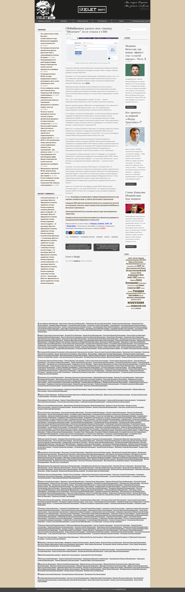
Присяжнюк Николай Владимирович (52, 493)
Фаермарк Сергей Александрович (76, 542)
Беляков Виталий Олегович (125, 340)
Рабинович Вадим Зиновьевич (49, 500)
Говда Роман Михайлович (125, 366)
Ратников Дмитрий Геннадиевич (114, 500)
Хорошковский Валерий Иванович (90, 551)
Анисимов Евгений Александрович (133, 327)
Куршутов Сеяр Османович (102, 435)
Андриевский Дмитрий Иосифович (106, 327)
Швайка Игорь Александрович (91, 564)
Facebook (101, 223)
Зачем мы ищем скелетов (141, 21)
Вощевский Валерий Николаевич (134, 357)
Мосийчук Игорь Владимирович (65, 460)
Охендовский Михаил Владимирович (66, 478)
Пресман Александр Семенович (107, 491)
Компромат (133, 275)
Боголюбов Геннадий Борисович (121, 343)
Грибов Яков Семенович (67, 370)
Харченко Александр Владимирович (52, 549)
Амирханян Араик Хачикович (49, 327)
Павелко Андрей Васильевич (49, 481)
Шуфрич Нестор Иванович (94, 570)
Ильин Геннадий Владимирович (105, 407)
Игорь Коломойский (136, 270)
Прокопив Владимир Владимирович (81, 494)
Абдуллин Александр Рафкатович (72, 323)
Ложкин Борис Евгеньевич (138, 444)
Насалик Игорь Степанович (123, 466)
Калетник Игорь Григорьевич (49, 412)
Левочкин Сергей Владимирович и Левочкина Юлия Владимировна (121, 441)
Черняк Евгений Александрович (67, 560)
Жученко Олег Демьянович (60, 396)
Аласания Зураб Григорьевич (98, 325)
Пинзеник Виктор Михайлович (73, 488)
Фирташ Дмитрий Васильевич (134, 542)
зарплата (134, 299)
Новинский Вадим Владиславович (72, 471)
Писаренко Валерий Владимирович (122, 488)
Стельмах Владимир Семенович (50, 520)
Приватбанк (142, 283)
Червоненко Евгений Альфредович (95, 559)
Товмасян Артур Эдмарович (85, 528)
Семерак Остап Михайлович (48, 513)
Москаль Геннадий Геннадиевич (90, 460)
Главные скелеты (44, 21)
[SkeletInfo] (92, 9)
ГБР (135, 266)
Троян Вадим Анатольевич (75, 532)
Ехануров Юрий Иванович (57, 391)
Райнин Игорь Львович (70, 500)
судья (133, 308)
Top (180, 587)
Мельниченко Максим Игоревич (99, 457)
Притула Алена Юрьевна (75, 493)
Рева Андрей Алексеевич (136, 500)
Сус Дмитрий (97, 521)
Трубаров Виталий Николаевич (98, 532)
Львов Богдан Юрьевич (105, 447)
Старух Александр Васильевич (135, 518)
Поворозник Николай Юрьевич (92, 490)
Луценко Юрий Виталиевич (62, 447)
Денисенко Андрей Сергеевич (91, 379)
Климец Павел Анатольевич (121, 417)
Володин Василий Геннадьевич (71, 357)
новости (136, 305)
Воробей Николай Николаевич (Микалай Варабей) (102, 357)
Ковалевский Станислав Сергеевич (134, 419)
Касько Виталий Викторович (58, 414)
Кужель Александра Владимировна (59, 432)
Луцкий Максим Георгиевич (85, 447)
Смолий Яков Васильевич (47, 517)
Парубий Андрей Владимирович (106, 483)
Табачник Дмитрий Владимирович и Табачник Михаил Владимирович (65, 525)
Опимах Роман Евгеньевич (98, 476)
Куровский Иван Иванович (81, 435)
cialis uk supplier (47, 224)
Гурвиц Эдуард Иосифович (48, 374)
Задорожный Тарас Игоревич (48, 400)
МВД (142, 275)
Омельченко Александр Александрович (96, 474)
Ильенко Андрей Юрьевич (61, 407)
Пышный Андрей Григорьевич (63, 496)
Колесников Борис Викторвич (58, 422)
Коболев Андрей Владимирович (108, 419)
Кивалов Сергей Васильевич (58, 416)
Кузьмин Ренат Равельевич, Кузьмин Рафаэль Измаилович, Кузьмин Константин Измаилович (110, 432)
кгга (139, 299)
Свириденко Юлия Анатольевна (100, 510)
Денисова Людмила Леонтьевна (115, 379)
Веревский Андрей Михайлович (110, 354)
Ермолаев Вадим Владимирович (120, 389)
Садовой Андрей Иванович (69, 508)
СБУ (138, 287)
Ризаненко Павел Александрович (71, 502)
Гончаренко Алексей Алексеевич (59, 369)
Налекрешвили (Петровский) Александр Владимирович (59, 466)
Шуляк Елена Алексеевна (73, 570)
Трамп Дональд (88, 530)
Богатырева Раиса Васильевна (73, 343)
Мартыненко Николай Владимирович (90, 454)
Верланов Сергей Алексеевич (133, 354)
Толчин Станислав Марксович (136, 528)
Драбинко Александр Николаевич (59, 384)
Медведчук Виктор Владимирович (103, 456)
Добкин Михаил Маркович (91, 382)
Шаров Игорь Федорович (47, 564)
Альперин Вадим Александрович (133, 325)
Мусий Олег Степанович (59, 462)
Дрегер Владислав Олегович (83, 384)
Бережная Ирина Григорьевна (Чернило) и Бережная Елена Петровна (73, 342)
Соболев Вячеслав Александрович (70, 517)
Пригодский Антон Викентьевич (132, 491)
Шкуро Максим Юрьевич (47, 569)
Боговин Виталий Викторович (97, 343)
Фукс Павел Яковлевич (137, 544)
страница (114, 237)
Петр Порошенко (133, 281)
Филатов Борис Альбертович (111, 542)
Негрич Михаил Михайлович (59, 467)
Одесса (133, 280)
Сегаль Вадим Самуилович (58, 512)
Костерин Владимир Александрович (118, 425)
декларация (139, 297)
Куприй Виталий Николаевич (58, 435)
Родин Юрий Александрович (105, 502)
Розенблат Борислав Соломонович (129, 502)
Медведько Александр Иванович (130, 456)
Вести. (88, 83)
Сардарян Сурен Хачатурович (113, 508)
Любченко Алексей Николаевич (126, 447)
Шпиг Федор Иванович (110, 569)
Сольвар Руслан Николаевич (117, 517)
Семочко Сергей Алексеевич (70, 513)
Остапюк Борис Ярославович (120, 476)
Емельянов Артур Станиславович (51, 389)
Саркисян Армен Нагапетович (137, 508)
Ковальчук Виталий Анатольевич (69, 421)
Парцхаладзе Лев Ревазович (129, 483)
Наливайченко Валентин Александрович (96, 466)
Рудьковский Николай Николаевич (65, 503)
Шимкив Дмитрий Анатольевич (69, 567)
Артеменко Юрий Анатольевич (122, 328)
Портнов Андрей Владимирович (82, 491)
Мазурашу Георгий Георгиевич (73, 452)
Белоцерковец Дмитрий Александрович (99, 340)
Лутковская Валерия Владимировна (126, 445)
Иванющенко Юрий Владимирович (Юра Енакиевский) (84, 405)
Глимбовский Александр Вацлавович (100, 366)
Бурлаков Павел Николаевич (86, 348)
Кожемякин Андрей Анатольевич (96, 421)
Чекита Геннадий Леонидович (70, 559)
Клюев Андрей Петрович (59, 419)
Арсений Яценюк (132, 260)
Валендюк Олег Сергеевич (132, 352)
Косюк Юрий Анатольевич (57, 427)
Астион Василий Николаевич (91, 330)
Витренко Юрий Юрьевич (116, 355)
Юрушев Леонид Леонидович (73, 574)
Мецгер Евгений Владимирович (79, 459)
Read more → (131, 107)
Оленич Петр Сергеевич (72, 474)
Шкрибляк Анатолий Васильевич (137, 567)
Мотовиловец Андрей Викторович (117, 460)
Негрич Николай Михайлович (83, 467)
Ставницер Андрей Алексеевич (110, 518)
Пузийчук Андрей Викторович (108, 494)
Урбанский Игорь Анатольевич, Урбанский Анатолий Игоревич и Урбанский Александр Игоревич (92, 538)
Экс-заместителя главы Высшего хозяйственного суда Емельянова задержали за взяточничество (50, 38)
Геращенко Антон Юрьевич (82, 364)
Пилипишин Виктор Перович (49, 488)
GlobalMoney (74, 237)
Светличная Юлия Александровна (74, 510)
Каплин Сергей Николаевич (116, 412)
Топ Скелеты (102, 21)
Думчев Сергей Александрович (49, 386)
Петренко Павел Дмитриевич (83, 486)
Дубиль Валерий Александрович (107, 384)
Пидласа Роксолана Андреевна (133, 486)
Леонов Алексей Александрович (50, 442)
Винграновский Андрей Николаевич (74, 355)
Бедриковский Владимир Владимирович (103, 339)
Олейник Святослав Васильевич (50, 474)
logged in (77, 261)
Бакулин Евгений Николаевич (114, 335)
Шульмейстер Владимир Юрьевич (50, 570)
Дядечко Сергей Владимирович (96, 386)
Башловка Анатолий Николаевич (74, 339)
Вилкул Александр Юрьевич (48, 355)
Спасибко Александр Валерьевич (60, 518)
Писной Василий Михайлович (68, 490)
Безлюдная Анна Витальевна (131, 339)
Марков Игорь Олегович (67, 454)
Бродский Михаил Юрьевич (131, 347)
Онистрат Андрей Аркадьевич (123, 474)
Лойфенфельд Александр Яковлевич (51, 445)
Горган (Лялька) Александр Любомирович (88, 369)
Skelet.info (85, 589)
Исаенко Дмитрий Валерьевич (49, 409)
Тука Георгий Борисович (57, 533)
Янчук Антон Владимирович (78, 578)
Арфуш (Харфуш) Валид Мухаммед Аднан (63, 330)
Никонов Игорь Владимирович (122, 469)
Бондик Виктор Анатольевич (69, 347)
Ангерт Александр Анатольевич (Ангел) (77, 327)
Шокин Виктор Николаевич (91, 569)
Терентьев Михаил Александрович (60, 527)
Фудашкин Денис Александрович (116, 544)
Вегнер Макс (82, 354)
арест (144, 293)
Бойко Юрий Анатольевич (127, 345)
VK (111, 223)
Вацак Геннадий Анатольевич (66, 354)
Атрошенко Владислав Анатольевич (117, 330)
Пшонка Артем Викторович (131, 494)
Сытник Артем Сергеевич (112, 521)
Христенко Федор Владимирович (116, 551)
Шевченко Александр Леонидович (63, 566)
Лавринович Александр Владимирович (97, 439)
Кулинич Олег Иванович (94, 433)
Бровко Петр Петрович (111, 347)
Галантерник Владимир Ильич (121, 361)
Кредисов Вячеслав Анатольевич (65, 429)
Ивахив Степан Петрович (115, 405)
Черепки (63, 21)
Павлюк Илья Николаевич (95, 481)
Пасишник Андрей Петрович (63, 485)
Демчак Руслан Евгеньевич (124, 377)
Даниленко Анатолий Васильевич (51, 377)
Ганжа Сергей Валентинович (81, 362)
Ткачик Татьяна (68, 528)
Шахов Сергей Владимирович (68, 564)
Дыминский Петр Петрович (72, 386)
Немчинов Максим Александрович (108, 467)
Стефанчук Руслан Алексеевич (74, 520)
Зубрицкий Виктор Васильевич (118, 402)
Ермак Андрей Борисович (97, 389)
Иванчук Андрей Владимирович (50, 405)
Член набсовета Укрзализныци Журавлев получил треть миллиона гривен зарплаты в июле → (107, 247)
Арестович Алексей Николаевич (73, 328)
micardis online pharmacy (50, 236)
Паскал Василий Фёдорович (85, 485)
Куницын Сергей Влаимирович (117, 433)
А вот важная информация (48, 323)
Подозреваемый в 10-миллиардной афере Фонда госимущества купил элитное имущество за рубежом (49, 64)
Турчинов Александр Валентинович (105, 533)
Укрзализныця (131, 293)
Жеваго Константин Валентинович (117, 395)
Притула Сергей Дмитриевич (97, 493)
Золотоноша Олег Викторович (68, 402)
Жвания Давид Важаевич (47, 395)
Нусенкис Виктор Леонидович (97, 471)
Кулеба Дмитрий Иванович (48, 433)
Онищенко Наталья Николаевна (75, 476)
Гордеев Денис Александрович (115, 369)
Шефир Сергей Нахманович (137, 566)
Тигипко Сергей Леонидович (85, 527)
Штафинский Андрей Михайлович (133, 569)
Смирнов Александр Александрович (109, 515)
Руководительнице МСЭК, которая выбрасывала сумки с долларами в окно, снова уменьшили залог (50, 78)
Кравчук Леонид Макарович (131, 427)
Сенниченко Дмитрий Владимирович (95, 513)
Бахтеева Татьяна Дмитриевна (49, 339)
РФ (137, 285)
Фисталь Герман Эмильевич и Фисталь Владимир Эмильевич (61, 544)
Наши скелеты (83, 21)
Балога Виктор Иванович (136, 335)
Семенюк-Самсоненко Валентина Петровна (132, 512)
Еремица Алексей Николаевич (75, 389)
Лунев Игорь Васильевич (102, 445)
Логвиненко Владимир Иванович (114, 444)
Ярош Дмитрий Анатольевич (99, 580)
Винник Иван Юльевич (97, 355)
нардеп (128, 306)
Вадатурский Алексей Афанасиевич (108, 352)
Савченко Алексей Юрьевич (48, 508)
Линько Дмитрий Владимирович (101, 442)
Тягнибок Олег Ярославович (130, 533)
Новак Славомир (52, 471)
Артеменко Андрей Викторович (97, 328)
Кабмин (133, 273)
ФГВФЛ (139, 293)
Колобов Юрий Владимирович (82, 422)
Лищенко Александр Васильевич (89, 444)
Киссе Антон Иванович (105, 416)
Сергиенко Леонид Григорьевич (123, 513)
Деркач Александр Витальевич (60, 381)
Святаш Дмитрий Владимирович (125, 510)
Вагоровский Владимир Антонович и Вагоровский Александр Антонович (66, 352)
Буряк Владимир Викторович (109, 348)
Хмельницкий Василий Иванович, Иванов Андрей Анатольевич (91, 549)
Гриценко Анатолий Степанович (58, 372)
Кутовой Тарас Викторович (124, 435)
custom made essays (47, 262)
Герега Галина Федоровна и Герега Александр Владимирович (115, 364)
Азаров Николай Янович (77, 325)
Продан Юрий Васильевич (57, 494)
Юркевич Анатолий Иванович (49, 574)
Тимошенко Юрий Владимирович (135, 527)
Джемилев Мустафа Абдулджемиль (86, 381)
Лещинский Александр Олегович (75, 442)
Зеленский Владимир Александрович (121, 400)
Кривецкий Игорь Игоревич (89, 429)
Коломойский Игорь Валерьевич (106, 422)
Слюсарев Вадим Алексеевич (84, 515)
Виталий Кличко (132, 264)
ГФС (143, 266)
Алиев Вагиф (115, 325)
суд (144, 305)
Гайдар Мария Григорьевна (74, 361)
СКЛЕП (102, 228)
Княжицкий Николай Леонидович (82, 419)
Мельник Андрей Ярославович (74, 457)
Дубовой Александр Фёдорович (132, 384)
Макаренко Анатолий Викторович (98, 452)
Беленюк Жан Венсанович (73, 340)
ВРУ (144, 260)
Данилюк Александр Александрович (79, 377)
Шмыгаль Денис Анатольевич (68, 569)
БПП (141, 260)
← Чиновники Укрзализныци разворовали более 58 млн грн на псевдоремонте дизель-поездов (78, 246)
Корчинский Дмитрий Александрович (88, 425)
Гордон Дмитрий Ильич (137, 369)
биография (134, 295)
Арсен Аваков (138, 258)
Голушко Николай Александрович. (114, 367)
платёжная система (88, 237)
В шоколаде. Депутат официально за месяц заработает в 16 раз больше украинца (49, 202)
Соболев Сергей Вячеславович (94, 517)
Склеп (121, 21)
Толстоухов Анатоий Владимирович (111, 528)
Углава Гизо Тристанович (47, 537)
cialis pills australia (48, 198)
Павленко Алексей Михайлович (72, 481)
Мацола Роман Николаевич (79, 456)
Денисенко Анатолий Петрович (67, 379)
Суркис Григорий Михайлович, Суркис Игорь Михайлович (68, 521)
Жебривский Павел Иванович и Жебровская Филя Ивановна (80, 395)
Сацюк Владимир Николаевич (49, 510)
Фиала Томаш (95, 542)
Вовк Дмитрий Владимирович (138, 355)
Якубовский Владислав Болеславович (52, 578)
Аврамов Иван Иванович (58, 325)
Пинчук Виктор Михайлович (96, 488)
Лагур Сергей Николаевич (62, 441)
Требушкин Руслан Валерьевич (106, 530)
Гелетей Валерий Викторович (126, 362)
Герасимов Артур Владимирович (58, 364)
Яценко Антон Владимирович (121, 580)
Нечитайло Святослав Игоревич (66, 469)
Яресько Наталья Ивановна (123, 578)
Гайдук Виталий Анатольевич (97, 361)
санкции (99, 237)
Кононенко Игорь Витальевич (130, 422)
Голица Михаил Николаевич (89, 367)
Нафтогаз (141, 277)
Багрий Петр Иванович (73, 335)
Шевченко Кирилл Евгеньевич (87, 566)
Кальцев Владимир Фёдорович (72, 412)
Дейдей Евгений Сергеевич (103, 377)
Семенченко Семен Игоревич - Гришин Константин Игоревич (92, 512)
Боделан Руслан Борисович (85, 345)
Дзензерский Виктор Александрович (114, 381)
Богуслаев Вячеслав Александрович (60, 345)
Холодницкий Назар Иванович (127, 549)
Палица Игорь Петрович (59, 483)
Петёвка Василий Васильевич (60, 486)
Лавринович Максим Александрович (127, 439)
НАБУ (130, 277)
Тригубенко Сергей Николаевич (131, 530)
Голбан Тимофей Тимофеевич (67, 367)
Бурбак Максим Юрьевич (65, 348)
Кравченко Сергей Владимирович (107, 427)
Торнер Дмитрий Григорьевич (70, 530)
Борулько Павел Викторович (92, 347)
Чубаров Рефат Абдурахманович (92, 560)
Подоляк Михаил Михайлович (116, 490)
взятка (141, 295)
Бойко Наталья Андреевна (106, 345)
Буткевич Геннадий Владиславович (135, 348)
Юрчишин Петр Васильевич (95, 574)
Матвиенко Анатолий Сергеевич (118, 454)
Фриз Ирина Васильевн (93, 544)
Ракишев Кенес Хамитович (90, 500)
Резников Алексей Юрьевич (48, 502)
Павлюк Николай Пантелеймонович (119, 481)
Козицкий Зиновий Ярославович (122, 421)
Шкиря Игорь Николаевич (92, 567)
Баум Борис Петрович (115, 337)
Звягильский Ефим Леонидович (94, 400)
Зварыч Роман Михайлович (70, 400)
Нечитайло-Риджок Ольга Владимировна (94, 469)
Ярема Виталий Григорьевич (101, 578)
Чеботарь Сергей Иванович (48, 559)
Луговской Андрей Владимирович (79, 445)
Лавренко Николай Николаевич (70, 439)
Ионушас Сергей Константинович (131, 407)
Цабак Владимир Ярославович (49, 555)
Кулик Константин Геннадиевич (71, 433)
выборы (130, 297)
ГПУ (139, 266)
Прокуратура (131, 285)
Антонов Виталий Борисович (49, 328)
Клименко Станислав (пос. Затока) (97, 417)
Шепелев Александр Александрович (113, 566)
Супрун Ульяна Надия (117, 520)
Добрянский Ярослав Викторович (115, 382)
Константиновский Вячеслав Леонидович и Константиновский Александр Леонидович (71, 424)
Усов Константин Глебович (55, 539)
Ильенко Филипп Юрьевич (82, 407)
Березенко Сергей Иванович (110, 342)
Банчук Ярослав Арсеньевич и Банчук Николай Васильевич (83, 337)
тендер (138, 308)
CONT (107, 223)
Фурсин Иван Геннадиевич (70, 546)
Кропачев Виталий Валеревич (111, 429)
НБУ (135, 277)
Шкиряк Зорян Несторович (113, 567)
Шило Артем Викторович (47, 567)
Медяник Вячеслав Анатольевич (50, 457)
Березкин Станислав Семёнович (133, 342)
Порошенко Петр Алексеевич (58, 491)
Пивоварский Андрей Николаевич (108, 486)
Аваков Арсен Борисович (121, 323)
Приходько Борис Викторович (120, 493)
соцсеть (107, 237)
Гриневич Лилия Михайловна (116, 370)
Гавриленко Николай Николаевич (50, 361)
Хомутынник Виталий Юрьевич (64, 551)
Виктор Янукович (136, 262)
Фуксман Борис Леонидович (48, 546)
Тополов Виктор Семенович (48, 530)
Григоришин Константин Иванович (91, 370)
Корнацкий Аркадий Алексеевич (117, 424)
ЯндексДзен (71, 226)
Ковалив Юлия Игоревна (47, 421)
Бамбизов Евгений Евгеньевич (49, 337)
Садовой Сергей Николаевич (90, 508)
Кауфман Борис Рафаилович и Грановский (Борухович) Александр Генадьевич (100, 414)
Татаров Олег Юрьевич (122, 525)
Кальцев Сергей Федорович (95, 412)
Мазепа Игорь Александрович (49, 452)
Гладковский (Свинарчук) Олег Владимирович (68, 366)
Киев (139, 273)
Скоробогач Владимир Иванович (60, 515)
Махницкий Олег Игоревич (58, 456)
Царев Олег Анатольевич (70, 555)
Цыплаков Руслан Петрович (91, 555)
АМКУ (130, 258)
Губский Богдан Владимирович (108, 372)
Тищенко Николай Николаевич (49, 528)
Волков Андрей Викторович (48, 357)
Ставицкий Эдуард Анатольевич (85, 518)
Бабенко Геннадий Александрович (51, 335)
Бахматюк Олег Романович (134, 337)
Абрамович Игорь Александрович (98, 323)
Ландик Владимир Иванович (84, 441)
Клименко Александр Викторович (70, 417)
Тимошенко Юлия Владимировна (109, 527)
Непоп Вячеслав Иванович (132, 467)
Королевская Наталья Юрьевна (61, 425)
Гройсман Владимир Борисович (83, 372)
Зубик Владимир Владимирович (92, 402)
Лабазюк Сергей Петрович (47, 439)
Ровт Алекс (89, 502)
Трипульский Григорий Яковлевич (51, 532)
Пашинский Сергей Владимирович (109, 485)
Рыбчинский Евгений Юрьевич (122, 503)
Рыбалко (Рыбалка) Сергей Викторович (94, 503)
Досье (143, 268)
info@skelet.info (120, 589)
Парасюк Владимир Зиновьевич (81, 483)
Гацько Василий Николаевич (103, 362)
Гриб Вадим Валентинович (48, 370)
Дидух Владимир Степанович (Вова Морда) (64, 382)
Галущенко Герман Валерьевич (58, 362)
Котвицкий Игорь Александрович (81, 427)
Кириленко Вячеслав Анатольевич (82, 416)
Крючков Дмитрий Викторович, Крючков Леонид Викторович (114, 430)
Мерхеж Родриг (60, 459)
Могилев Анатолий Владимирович (130, 459)
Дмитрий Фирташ (133, 268)
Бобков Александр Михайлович (50, 343)
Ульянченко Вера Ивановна (68, 537)
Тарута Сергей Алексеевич (103, 525)
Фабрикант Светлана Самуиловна (51, 542)
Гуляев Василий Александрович (133, 372)
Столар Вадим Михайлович (97, 520)
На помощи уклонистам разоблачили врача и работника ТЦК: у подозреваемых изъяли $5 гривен (50, 52)
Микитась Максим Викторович (104, 459)
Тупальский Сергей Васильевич (79, 533)
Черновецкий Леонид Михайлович (122, 559)
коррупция (136, 302)
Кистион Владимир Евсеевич (126, 416)
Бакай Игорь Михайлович (92, 335)
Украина (138, 290)
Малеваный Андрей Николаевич (124, 452)
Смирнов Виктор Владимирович (136, 515)
